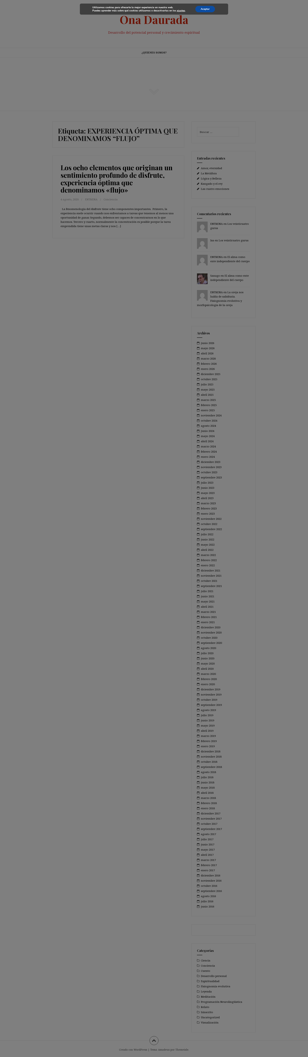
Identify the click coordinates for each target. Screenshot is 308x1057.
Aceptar (205, 9)
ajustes (181, 10)
